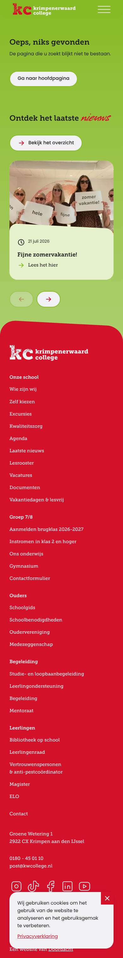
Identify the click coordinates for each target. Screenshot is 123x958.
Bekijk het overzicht (51, 143)
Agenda (18, 438)
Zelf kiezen (22, 402)
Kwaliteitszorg (26, 426)
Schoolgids (22, 607)
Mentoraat (21, 710)
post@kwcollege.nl (30, 866)
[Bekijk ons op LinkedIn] (67, 886)
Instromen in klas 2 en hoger (42, 541)
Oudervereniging (29, 632)
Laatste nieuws (26, 451)
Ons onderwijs (26, 554)
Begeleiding (23, 698)
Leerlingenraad (27, 752)
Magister (19, 784)
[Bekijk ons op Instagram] (16, 886)
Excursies (20, 414)
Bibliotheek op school (34, 740)
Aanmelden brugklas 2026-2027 (46, 529)
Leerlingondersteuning (36, 686)
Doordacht (60, 949)
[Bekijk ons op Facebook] (50, 886)
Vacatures (20, 475)
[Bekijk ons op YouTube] (84, 886)
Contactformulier (29, 578)
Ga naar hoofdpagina (43, 79)
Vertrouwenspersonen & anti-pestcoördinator (36, 768)
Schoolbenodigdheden (35, 620)
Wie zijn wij (23, 389)
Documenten (24, 487)
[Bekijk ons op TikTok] (33, 886)
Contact (18, 814)
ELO (14, 796)
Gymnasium (23, 566)
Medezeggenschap (31, 644)
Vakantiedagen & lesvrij (36, 500)
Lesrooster (21, 463)
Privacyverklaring (37, 937)
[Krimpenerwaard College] (44, 9)
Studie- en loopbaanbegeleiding (46, 674)
